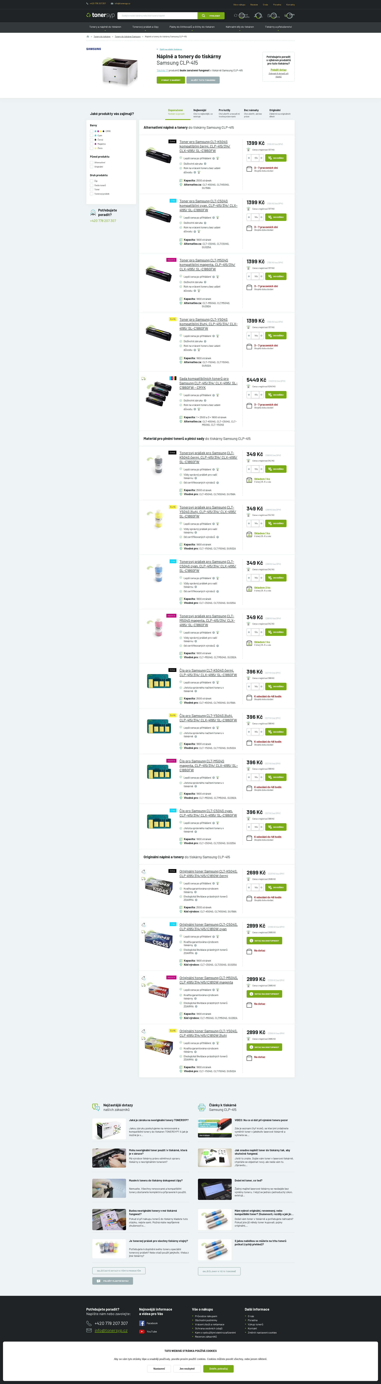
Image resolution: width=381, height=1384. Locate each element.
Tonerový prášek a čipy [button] (145, 29)
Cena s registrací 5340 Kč (263, 386)
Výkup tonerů (255, 1324)
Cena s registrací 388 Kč (263, 678)
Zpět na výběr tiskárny (171, 49)
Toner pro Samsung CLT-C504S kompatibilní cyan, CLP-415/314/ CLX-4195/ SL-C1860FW (208, 205)
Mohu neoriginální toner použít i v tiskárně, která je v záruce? (158, 1152)
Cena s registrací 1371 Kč (263, 149)
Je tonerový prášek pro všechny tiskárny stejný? (158, 1241)
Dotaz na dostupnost (267, 940)
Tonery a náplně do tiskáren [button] (105, 29)
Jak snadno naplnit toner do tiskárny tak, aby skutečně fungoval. (262, 1152)
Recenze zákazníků (206, 1336)
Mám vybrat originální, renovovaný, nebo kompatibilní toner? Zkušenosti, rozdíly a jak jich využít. (264, 1212)
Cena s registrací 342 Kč (263, 460)
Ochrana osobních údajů (208, 1328)
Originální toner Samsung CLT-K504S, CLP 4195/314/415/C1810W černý (208, 873)
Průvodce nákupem (206, 1316)
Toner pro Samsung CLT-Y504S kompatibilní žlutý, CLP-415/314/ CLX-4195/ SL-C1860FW (208, 323)
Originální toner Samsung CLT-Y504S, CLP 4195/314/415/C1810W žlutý (208, 1033)
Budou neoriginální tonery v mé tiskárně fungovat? (153, 1212)
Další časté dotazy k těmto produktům (119, 1270)
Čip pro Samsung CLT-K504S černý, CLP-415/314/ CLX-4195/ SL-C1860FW (208, 672)
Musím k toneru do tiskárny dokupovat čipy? (156, 1180)
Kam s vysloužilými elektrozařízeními (215, 1332)
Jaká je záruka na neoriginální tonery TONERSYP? (159, 1120)
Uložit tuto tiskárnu (203, 80)
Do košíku (278, 158)
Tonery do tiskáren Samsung (127, 36)
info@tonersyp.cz (122, 3)
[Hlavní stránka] (100, 15)
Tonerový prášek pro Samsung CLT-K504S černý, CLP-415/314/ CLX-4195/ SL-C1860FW (208, 457)
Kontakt (252, 1328)
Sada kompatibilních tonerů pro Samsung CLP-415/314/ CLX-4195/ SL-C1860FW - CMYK (208, 382)
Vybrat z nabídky (171, 80)
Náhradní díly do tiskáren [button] (240, 29)
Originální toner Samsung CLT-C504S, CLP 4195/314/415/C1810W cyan (208, 926)
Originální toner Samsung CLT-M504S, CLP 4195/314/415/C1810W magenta (208, 979)
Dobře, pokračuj (218, 1368)
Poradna (277, 4)
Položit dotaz (278, 69)
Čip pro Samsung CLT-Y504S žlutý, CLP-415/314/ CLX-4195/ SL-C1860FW (208, 717)
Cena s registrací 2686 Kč (264, 879)
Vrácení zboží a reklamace (209, 1324)
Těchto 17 (162, 70)
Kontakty (290, 4)
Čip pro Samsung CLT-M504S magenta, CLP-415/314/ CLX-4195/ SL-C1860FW (208, 765)
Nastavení (159, 1368)
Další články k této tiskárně (219, 1271)
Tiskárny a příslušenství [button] (278, 29)
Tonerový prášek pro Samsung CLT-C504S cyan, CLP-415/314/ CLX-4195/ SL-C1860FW (207, 566)
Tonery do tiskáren (102, 36)
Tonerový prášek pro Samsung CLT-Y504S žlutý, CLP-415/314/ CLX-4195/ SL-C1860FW (207, 511)
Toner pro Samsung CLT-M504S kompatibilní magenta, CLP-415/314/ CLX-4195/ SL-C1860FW (207, 264)
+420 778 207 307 (98, 3)
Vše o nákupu (239, 4)
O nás (265, 4)
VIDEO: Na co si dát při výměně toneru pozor (261, 1120)
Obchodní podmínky (206, 1320)
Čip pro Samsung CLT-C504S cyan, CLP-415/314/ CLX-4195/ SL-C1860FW (208, 812)
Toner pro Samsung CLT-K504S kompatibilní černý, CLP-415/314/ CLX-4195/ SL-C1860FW (204, 146)
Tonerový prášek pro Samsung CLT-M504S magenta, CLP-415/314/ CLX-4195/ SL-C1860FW (207, 620)
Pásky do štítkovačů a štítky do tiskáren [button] (192, 29)
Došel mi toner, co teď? (248, 1180)
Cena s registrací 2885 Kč (264, 932)
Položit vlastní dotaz (116, 1281)
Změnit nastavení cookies (262, 1332)
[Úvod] (87, 36)
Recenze (254, 4)
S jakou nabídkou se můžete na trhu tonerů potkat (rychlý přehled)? (260, 1242)
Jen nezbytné (187, 1368)
